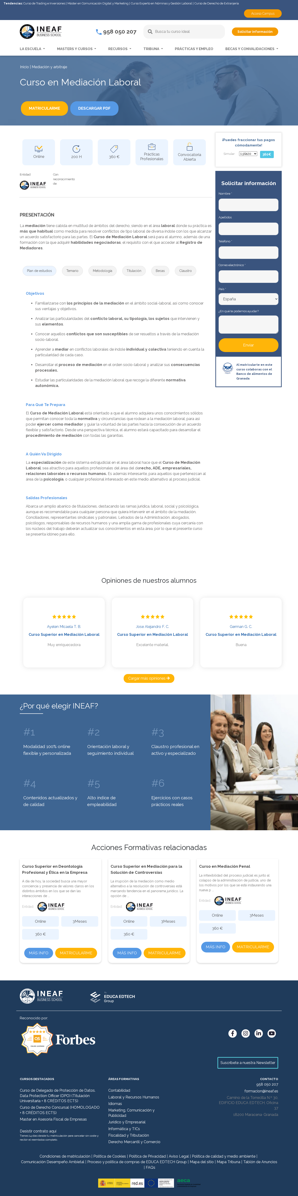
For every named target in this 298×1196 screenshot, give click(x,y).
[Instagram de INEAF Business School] (245, 1033)
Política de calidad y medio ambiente (223, 1156)
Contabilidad (119, 1090)
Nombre (225, 193)
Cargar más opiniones (147, 678)
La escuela (31, 49)
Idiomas (115, 1103)
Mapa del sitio (202, 1162)
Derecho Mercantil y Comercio (134, 1142)
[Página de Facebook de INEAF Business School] (232, 1033)
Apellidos (225, 217)
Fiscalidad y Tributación (128, 1135)
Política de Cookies (109, 1156)
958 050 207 (119, 31)
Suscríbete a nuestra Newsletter (247, 1062)
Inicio (24, 67)
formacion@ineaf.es (261, 1091)
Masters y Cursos (75, 49)
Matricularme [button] (44, 108)
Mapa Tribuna (228, 1162)
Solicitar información (255, 32)
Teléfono (225, 241)
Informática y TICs (124, 1129)
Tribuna (151, 49)
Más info (38, 953)
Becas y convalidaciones (250, 49)
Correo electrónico (232, 265)
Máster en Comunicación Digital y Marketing (98, 3)
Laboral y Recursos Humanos (133, 1097)
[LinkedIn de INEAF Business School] (258, 1033)
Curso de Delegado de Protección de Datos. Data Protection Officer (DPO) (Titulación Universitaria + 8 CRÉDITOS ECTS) (57, 1095)
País (222, 289)
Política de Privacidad (147, 1156)
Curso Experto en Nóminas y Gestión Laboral (161, 3)
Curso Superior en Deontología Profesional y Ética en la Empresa (55, 869)
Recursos (118, 49)
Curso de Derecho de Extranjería (216, 3)
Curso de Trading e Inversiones (44, 3)
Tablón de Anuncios (260, 1162)
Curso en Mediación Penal (224, 866)
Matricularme (76, 953)
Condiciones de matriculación (65, 1156)
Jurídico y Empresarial (127, 1122)
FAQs (150, 1167)
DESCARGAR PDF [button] (94, 108)
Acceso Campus (262, 13)
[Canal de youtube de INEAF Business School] (271, 1033)
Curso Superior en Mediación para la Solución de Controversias (146, 869)
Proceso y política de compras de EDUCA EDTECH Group (137, 1162)
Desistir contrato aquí (38, 1131)
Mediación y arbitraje (49, 67)
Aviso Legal (179, 1156)
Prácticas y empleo (194, 49)
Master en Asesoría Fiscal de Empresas (53, 1119)
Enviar (248, 345)
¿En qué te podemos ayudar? (239, 311)
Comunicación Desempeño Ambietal (52, 1162)
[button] (39, 271)
